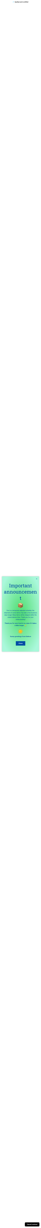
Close (21, 643)
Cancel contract (32, 1224)
